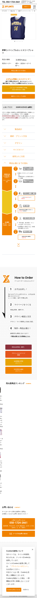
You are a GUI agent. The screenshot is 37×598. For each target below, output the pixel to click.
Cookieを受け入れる (13, 589)
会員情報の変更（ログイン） (18, 362)
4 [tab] (19, 41)
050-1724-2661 (13, 2)
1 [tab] (15, 41)
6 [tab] (22, 41)
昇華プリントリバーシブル (24, 11)
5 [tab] (21, 41)
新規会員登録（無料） (18, 347)
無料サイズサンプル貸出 (18, 96)
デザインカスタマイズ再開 (18, 354)
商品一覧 (12, 11)
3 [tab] (18, 41)
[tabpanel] (18, 26)
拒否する (26, 589)
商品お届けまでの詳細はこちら (20, 336)
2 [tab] (16, 41)
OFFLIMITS (4, 11)
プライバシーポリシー (19, 566)
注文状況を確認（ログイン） (18, 370)
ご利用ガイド (26, 6)
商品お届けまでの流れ (18, 70)
